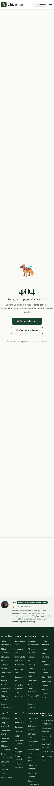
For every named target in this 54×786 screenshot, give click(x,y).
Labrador (45, 649)
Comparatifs (23, 342)
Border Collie (47, 677)
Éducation (11, 342)
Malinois (45, 689)
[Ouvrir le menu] (50, 4)
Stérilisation (5, 718)
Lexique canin (47, 752)
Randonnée (19, 722)
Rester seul (19, 665)
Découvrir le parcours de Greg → (24, 622)
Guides (35, 342)
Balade (17, 718)
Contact (44, 342)
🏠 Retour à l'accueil (27, 321)
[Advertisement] (27, 37)
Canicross (19, 727)
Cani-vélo (18, 731)
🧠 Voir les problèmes (27, 330)
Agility (17, 736)
